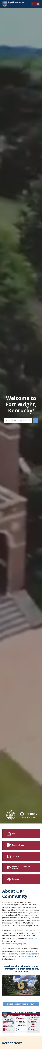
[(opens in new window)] (28, 815)
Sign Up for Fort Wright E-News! (23, 1004)
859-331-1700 (31, 938)
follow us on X (27, 956)
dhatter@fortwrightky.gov (14, 943)
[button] (34, 4)
